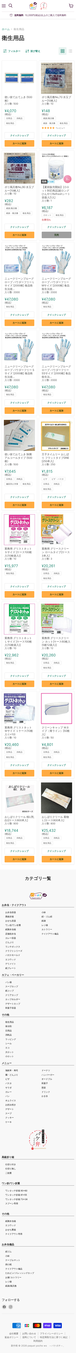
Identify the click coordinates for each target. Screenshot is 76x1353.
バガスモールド (12, 955)
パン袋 (8, 982)
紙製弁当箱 (10, 929)
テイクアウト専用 (13, 1234)
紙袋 (44, 920)
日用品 (9, 118)
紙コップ (9, 990)
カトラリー (47, 929)
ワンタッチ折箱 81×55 (16, 1195)
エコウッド (10, 959)
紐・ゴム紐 (47, 916)
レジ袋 (45, 925)
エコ (7, 1047)
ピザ (45, 479)
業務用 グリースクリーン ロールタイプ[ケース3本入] (56, 552)
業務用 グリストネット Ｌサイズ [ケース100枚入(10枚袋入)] (18, 641)
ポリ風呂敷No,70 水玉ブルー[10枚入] (56, 98)
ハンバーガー (48, 1074)
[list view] (70, 51)
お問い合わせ (29, 1333)
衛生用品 (10, 123)
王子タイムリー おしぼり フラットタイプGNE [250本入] (55, 458)
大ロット (9, 1052)
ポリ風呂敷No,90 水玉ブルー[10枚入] (19, 188)
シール (8, 1043)
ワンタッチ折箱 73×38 (16, 1199)
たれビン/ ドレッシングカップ (19, 1273)
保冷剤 (8, 1026)
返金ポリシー (11, 1337)
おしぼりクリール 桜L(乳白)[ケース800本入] (19, 818)
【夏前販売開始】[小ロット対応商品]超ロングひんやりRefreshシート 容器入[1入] (56, 192)
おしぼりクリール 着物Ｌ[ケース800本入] (55, 818)
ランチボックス (12, 946)
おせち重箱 (10, 1229)
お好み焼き (10, 1104)
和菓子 (45, 1083)
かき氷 (45, 1096)
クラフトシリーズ (13, 951)
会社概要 (13, 1333)
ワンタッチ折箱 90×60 (16, 1190)
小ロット (47, 215)
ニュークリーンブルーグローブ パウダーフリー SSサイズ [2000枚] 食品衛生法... (56, 371)
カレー (8, 1092)
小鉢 (44, 912)
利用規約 (38, 1340)
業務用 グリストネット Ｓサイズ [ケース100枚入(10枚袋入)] (18, 552)
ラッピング (10, 1039)
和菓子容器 (10, 1008)
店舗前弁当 (10, 933)
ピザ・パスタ (58, 479)
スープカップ (11, 986)
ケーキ (8, 1122)
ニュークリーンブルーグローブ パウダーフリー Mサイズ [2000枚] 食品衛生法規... (56, 284)
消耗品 (19, 118)
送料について (29, 1337)
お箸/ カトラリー (13, 1277)
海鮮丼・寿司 (11, 1070)
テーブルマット (12, 1260)
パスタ (8, 1083)
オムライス (10, 1100)
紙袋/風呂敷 (48, 118)
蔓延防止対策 (12, 484)
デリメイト (10, 963)
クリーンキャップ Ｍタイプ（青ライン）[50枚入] (56, 731)
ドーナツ (46, 1070)
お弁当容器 (10, 912)
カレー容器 (10, 938)
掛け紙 (8, 1264)
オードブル (47, 1079)
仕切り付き (10, 1164)
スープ (8, 1113)
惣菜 (44, 1087)
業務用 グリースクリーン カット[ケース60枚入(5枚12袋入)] (56, 641)
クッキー (9, 1117)
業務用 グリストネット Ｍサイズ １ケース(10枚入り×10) (19, 731)
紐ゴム (8, 1251)
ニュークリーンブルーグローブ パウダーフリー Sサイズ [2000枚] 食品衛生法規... (19, 371)
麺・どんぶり (11, 1074)
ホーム (6, 29)
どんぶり (9, 942)
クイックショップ (19, 135)
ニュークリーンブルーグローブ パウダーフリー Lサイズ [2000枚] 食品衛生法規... (19, 284)
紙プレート (10, 968)
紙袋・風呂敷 (49, 123)
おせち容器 (10, 920)
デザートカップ (12, 1003)
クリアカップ (11, 995)
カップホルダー (12, 999)
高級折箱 (9, 916)
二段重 (8, 1173)
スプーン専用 (11, 1203)
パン (7, 1096)
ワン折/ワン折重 (13, 925)
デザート (9, 1109)
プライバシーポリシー (51, 1333)
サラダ (8, 1087)
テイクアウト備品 (50, 933)
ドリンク (46, 1092)
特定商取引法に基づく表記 (54, 1337)
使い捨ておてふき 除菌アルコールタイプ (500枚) (18, 458)
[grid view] (62, 51)
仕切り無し (10, 1168)
